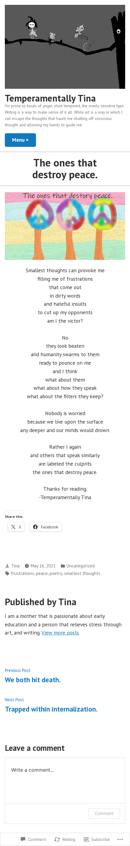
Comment (104, 813)
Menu (24, 139)
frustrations (22, 573)
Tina (15, 566)
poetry (56, 573)
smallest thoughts (82, 573)
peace (42, 573)
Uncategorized (81, 566)
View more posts (60, 632)
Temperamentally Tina (50, 98)
